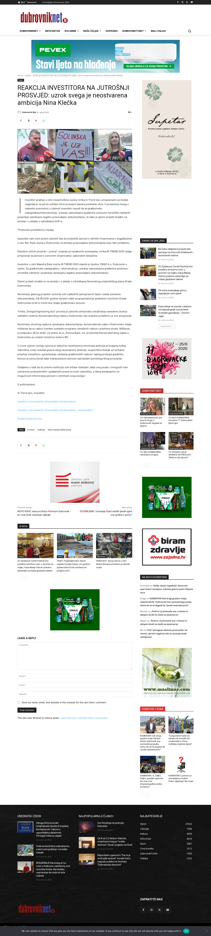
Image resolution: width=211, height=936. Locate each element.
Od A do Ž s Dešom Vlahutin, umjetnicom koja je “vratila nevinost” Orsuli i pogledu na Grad (114, 841)
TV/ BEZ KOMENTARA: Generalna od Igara (150, 453)
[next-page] (25, 578)
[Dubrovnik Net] (19, 112)
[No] (207, 931)
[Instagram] (182, 2)
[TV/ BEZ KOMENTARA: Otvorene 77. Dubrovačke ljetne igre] (181, 406)
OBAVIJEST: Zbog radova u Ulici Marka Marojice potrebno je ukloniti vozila (113, 564)
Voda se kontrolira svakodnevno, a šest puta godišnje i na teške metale (53, 849)
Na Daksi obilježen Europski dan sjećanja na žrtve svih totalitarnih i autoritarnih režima (175, 252)
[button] (190, 31)
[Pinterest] (36, 121)
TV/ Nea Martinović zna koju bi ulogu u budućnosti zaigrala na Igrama (151, 421)
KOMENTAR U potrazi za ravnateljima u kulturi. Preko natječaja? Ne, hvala (180, 778)
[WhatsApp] (43, 121)
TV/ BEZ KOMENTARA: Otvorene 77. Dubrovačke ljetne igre (180, 420)
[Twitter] (187, 2)
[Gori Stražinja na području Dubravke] (87, 827)
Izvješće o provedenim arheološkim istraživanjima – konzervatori (55, 410)
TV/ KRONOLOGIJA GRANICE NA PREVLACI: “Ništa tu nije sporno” (179, 455)
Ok (186, 931)
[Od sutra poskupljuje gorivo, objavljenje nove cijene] (148, 294)
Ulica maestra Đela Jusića (59, 429)
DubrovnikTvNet (148, 414)
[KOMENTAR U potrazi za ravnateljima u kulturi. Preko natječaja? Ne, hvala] (181, 764)
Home (20, 75)
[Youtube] (192, 2)
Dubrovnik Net (29, 112)
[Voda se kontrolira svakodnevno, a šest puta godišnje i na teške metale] (25, 850)
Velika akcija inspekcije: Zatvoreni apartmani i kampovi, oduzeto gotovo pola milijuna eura (166, 589)
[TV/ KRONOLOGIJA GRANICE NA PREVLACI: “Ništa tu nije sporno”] (181, 440)
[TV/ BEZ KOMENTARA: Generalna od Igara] (152, 440)
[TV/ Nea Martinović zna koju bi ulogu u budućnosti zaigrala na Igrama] (152, 406)
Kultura (21, 556)
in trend (30, 429)
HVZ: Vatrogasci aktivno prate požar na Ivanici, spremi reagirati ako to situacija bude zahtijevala (163, 633)
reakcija (41, 429)
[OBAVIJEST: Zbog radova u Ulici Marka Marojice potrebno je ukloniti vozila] (114, 545)
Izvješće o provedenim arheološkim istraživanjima (46, 401)
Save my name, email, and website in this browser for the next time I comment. (64, 702)
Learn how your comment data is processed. (84, 717)
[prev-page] (19, 578)
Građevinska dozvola (29, 418)
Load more (166, 326)
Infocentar (101, 556)
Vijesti (28, 75)
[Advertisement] (167, 203)
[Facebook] (178, 2)
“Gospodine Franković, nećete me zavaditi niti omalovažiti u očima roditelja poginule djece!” (180, 740)
